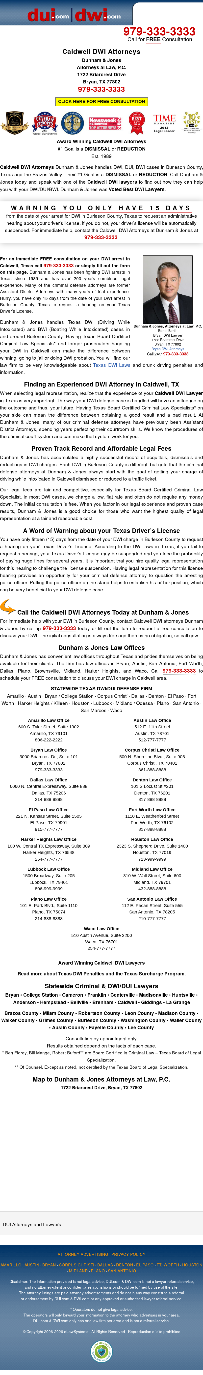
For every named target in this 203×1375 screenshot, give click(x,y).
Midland (78, 1270)
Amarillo (11, 1264)
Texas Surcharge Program (154, 973)
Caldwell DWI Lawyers (119, 962)
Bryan (49, 1264)
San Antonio (122, 1270)
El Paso (145, 1264)
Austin (32, 1264)
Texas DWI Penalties (81, 973)
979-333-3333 (160, 31)
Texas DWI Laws (111, 364)
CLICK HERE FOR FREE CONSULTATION (101, 101)
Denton (124, 1264)
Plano (98, 1270)
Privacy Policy (128, 1254)
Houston (192, 1264)
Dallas (105, 1264)
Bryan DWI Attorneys (168, 348)
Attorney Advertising (83, 1254)
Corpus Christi (76, 1264)
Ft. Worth (168, 1264)
